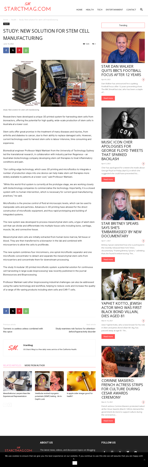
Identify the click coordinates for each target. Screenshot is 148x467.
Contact (131, 9)
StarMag (28, 345)
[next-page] (9, 405)
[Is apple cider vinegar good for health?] (81, 381)
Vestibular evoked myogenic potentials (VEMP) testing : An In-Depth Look (48, 396)
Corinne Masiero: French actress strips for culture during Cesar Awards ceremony (122, 389)
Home (79, 9)
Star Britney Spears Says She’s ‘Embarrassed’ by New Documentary (121, 229)
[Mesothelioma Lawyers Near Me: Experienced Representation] (17, 381)
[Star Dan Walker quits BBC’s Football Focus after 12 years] (123, 47)
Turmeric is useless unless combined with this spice (23, 330)
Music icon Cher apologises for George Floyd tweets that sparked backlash (122, 150)
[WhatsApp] (26, 50)
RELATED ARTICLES (12, 365)
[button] (141, 10)
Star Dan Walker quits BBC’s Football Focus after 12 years (121, 70)
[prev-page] (5, 405)
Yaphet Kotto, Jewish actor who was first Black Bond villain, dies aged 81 (121, 309)
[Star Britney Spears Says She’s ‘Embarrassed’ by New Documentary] (123, 204)
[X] (13, 50)
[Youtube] (135, 452)
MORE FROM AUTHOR (35, 365)
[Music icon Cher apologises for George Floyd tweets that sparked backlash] (123, 123)
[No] (144, 459)
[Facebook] (6, 50)
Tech (99, 9)
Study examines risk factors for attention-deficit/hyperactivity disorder (76, 330)
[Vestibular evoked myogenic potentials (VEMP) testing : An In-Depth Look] (49, 381)
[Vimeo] (128, 452)
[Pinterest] (19, 50)
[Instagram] (112, 452)
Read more (108, 98)
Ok (75, 463)
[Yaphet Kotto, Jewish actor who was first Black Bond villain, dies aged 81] (123, 284)
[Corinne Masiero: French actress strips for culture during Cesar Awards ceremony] (123, 361)
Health (90, 9)
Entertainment (114, 9)
